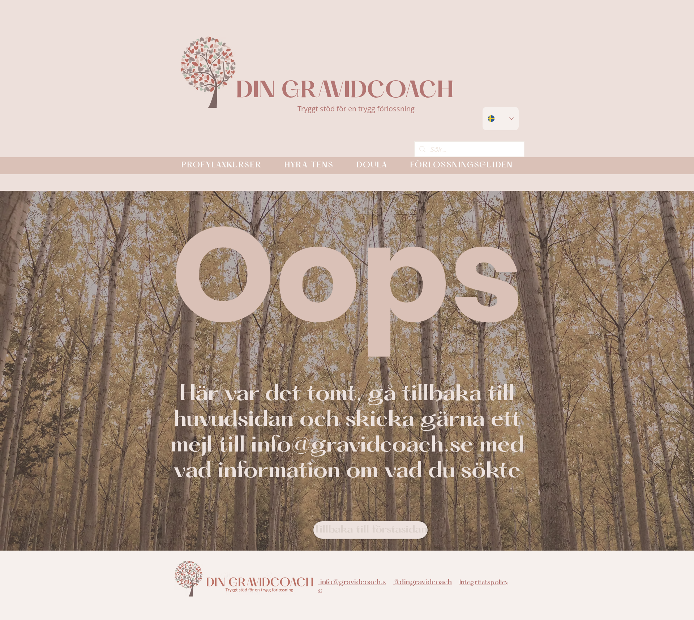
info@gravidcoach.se (362, 446)
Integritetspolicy (483, 582)
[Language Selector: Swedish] (501, 118)
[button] (221, 165)
